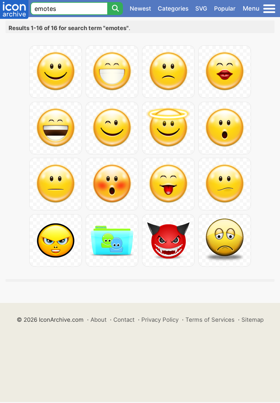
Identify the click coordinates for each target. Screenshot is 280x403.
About (98, 319)
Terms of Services (210, 319)
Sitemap (252, 319)
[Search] (115, 8)
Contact (124, 319)
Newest (140, 8)
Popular (225, 8)
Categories (173, 8)
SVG (201, 8)
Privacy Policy (160, 319)
